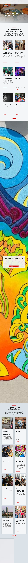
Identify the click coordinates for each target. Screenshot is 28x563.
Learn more (14, 118)
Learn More (14, 535)
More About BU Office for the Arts (14, 266)
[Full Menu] (25, 2)
